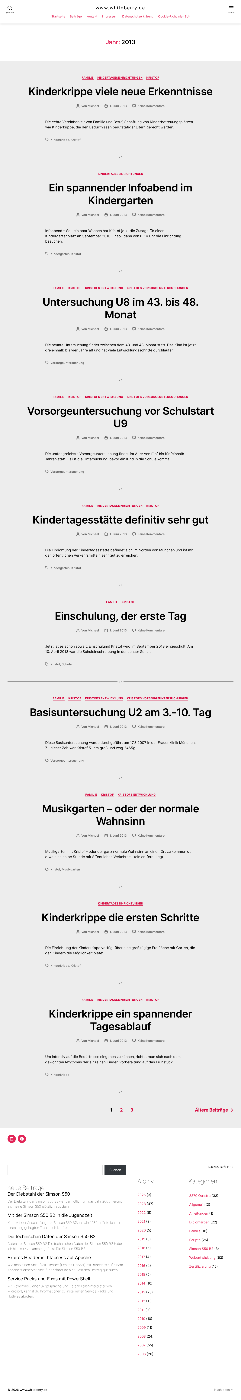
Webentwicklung (202, 1258)
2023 (141, 1204)
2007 (141, 1345)
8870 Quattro (200, 1196)
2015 (141, 1274)
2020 (141, 1230)
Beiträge (76, 16)
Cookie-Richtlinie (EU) (174, 16)
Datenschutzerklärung (137, 16)
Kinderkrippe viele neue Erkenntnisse (120, 91)
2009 (141, 1327)
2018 (141, 1248)
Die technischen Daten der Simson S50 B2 (52, 1236)
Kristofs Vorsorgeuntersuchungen (157, 288)
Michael (93, 106)
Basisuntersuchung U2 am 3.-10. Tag (120, 712)
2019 (141, 1239)
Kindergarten (60, 254)
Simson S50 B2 (201, 1249)
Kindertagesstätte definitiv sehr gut (121, 519)
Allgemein (197, 1205)
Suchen (115, 1170)
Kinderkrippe (59, 140)
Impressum (109, 16)
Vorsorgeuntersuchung (67, 363)
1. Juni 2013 (118, 106)
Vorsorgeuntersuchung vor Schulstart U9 (120, 417)
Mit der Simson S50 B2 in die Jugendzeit (50, 1215)
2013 (141, 1292)
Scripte (195, 1240)
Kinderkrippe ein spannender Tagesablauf (120, 1020)
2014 (141, 1283)
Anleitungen (198, 1213)
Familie (88, 77)
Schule (67, 664)
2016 (141, 1266)
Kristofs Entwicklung (104, 288)
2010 (141, 1319)
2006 (141, 1354)
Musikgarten (71, 869)
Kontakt (91, 16)
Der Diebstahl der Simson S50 (39, 1194)
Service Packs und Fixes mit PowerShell (49, 1279)
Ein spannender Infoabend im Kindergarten (120, 194)
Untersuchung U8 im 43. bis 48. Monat (120, 308)
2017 (141, 1257)
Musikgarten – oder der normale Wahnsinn (120, 815)
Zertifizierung (200, 1266)
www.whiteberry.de (120, 8)
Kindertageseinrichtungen (120, 77)
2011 (141, 1310)
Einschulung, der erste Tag (120, 616)
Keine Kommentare (151, 106)
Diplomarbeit (199, 1222)
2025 (141, 1195)
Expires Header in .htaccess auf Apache (49, 1257)
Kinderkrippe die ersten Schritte (120, 917)
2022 (141, 1213)
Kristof (152, 77)
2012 (141, 1301)
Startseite (58, 16)
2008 (141, 1336)
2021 (141, 1221)
